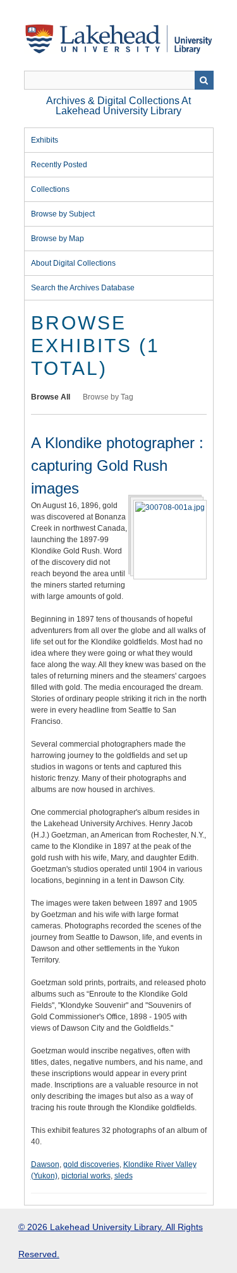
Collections (50, 189)
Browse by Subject (63, 214)
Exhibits (44, 140)
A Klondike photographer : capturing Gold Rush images (117, 465)
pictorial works (86, 1175)
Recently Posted (59, 164)
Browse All (50, 397)
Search (204, 80)
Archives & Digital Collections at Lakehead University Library (118, 105)
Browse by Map (57, 238)
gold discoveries (91, 1164)
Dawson (45, 1164)
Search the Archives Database (83, 287)
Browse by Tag (108, 397)
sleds (123, 1175)
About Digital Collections (73, 263)
